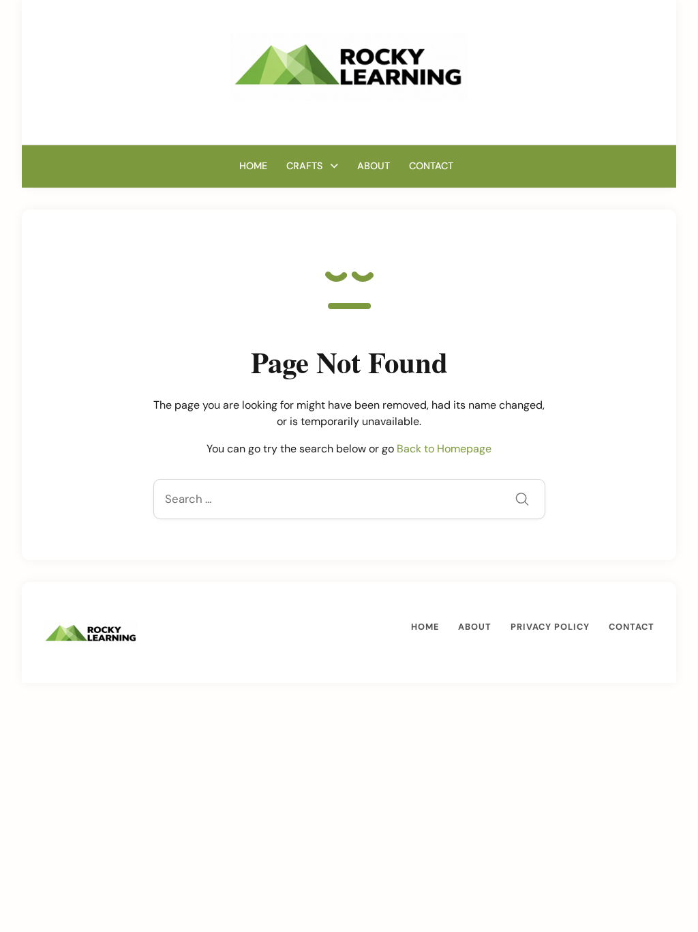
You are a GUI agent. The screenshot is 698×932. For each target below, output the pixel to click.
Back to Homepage (444, 448)
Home (253, 166)
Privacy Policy (550, 626)
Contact (431, 166)
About (373, 166)
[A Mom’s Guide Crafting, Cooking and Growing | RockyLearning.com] (349, 66)
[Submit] (522, 500)
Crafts (304, 166)
